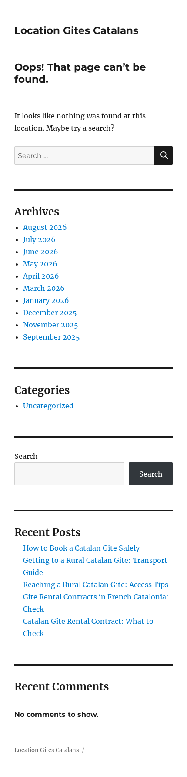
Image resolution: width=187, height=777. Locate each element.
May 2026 (40, 263)
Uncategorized (48, 405)
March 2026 (44, 288)
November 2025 (50, 324)
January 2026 (46, 300)
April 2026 (41, 276)
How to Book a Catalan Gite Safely (81, 548)
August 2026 (45, 227)
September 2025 (51, 337)
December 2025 (50, 312)
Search (26, 456)
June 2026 (40, 251)
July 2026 (39, 239)
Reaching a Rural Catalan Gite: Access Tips (95, 584)
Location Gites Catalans (76, 30)
